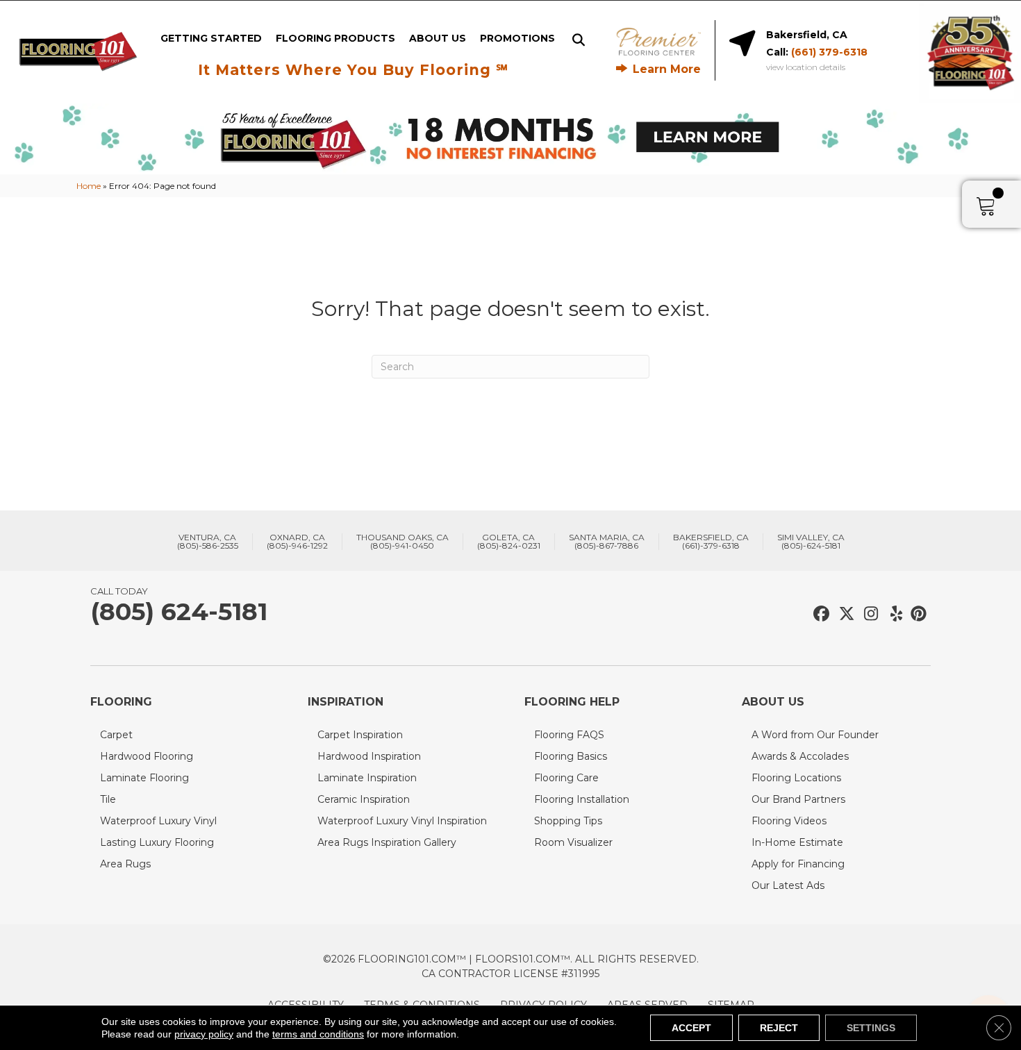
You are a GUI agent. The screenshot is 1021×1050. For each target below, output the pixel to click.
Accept (691, 1027)
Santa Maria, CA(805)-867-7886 (607, 541)
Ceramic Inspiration (363, 799)
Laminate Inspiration (367, 778)
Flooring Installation (581, 799)
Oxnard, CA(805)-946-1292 (297, 541)
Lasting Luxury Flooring (157, 842)
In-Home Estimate (797, 842)
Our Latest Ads (788, 885)
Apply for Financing (798, 864)
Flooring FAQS (569, 734)
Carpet (116, 734)
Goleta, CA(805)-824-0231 (508, 541)
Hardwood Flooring (146, 756)
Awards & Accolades (800, 756)
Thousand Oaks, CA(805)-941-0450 (402, 541)
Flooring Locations (796, 778)
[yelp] (892, 614)
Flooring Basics (570, 756)
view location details (805, 67)
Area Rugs (125, 864)
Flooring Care (566, 778)
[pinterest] (916, 614)
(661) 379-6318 (829, 52)
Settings (871, 1027)
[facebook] (819, 614)
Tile (108, 799)
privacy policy (203, 1034)
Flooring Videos (789, 821)
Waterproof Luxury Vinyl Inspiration (402, 821)
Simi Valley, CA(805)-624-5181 (811, 541)
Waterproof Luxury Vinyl (158, 821)
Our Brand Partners (798, 799)
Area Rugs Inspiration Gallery (386, 842)
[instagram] (868, 614)
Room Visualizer (573, 842)
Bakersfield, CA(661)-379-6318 (711, 541)
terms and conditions (318, 1034)
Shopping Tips (568, 821)
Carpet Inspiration (360, 734)
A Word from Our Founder (815, 734)
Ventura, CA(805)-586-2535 (207, 541)
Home (88, 186)
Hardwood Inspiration (369, 756)
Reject (779, 1027)
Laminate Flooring (144, 778)
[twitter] (843, 614)
